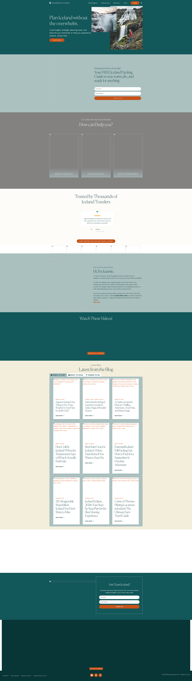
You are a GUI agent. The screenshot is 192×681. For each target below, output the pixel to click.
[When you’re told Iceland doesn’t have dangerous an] (96, 639)
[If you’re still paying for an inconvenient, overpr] (133, 636)
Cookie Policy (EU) (40, 675)
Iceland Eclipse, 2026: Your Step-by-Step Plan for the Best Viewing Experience (95, 508)
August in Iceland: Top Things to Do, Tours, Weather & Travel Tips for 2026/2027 (65, 406)
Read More (60, 415)
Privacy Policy (26, 675)
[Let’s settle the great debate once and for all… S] (171, 636)
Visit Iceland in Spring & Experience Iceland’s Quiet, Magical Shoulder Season (95, 406)
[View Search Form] (141, 3)
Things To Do (89, 399)
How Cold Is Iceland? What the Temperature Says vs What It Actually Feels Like (66, 454)
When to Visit (60, 399)
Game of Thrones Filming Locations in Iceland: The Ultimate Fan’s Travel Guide (125, 508)
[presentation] (66, 387)
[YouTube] (92, 675)
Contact (6, 675)
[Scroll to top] (187, 674)
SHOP (135, 3)
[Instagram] (96, 675)
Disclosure (15, 675)
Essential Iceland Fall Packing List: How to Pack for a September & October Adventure (124, 456)
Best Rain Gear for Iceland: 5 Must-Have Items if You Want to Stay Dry (95, 452)
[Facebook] (100, 675)
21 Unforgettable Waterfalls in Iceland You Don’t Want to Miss (65, 506)
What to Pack (60, 443)
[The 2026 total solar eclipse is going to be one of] (20, 640)
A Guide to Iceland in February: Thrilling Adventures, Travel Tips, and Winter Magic (125, 406)
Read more (96, 302)
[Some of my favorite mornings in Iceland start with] (58, 643)
